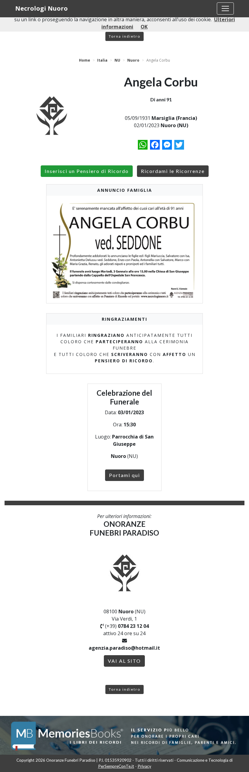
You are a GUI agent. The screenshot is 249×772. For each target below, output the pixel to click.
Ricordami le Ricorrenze (173, 171)
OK (144, 26)
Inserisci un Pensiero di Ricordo (87, 171)
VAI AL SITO (124, 661)
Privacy (144, 766)
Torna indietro (124, 36)
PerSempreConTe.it (116, 766)
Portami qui (124, 475)
